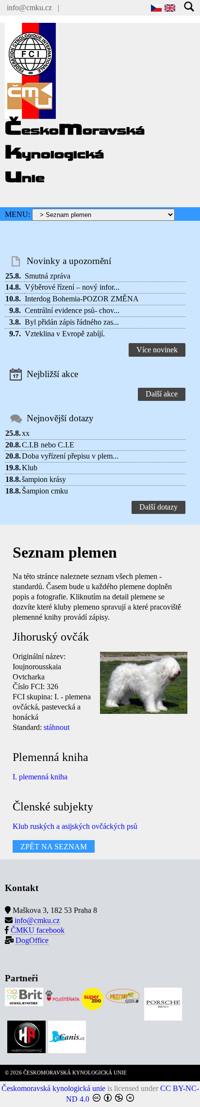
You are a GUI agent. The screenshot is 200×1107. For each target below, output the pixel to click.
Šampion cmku (45, 491)
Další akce (162, 394)
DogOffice (32, 940)
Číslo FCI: (29, 686)
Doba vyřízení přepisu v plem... (70, 456)
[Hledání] (189, 7)
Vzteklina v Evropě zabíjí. (65, 334)
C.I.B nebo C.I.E (48, 445)
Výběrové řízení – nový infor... (72, 287)
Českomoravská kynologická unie (53, 1088)
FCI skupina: (32, 697)
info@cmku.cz (29, 7)
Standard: (27, 727)
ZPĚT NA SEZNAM (53, 847)
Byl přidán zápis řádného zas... (72, 322)
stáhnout (56, 727)
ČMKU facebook (38, 930)
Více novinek (157, 350)
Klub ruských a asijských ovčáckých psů (75, 826)
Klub (29, 467)
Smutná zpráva (47, 276)
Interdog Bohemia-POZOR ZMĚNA (82, 299)
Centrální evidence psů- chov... (72, 310)
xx (26, 433)
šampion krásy (44, 479)
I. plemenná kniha (40, 777)
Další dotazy (158, 507)
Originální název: (39, 656)
